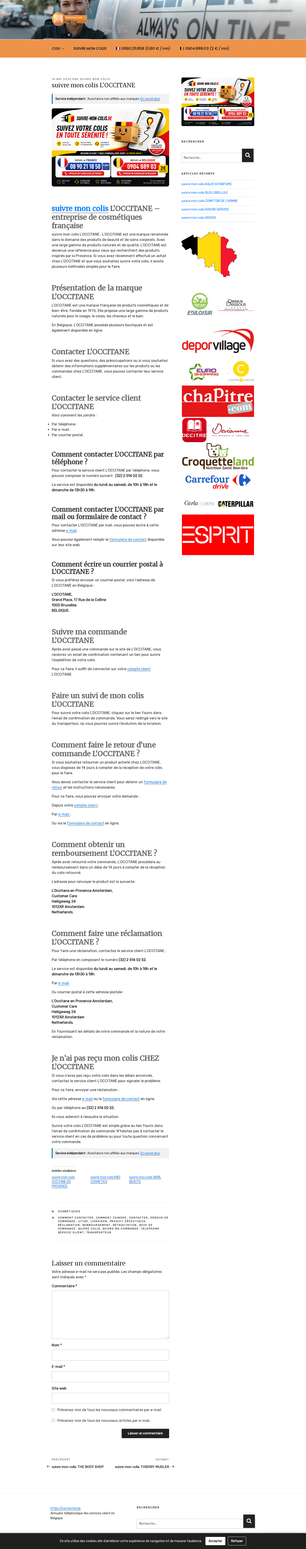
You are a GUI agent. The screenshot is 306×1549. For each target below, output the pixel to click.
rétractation (125, 1225)
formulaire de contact (128, 539)
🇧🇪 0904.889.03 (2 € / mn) (204, 48)
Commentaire (64, 1286)
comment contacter (76, 1217)
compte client (139, 669)
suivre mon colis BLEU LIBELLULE (204, 193)
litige (83, 1221)
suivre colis (89, 1228)
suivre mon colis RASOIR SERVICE (205, 209)
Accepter (215, 1541)
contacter (138, 1217)
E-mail (58, 1366)
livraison (99, 1221)
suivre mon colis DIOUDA (198, 218)
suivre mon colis (95, 79)
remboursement (96, 1225)
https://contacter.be (65, 1508)
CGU (56, 48)
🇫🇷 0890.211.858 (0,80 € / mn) (143, 48)
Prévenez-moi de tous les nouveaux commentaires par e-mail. (109, 1410)
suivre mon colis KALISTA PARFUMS (206, 184)
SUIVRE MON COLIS (89, 48)
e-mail (71, 530)
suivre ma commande (121, 1228)
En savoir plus (150, 99)
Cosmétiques (69, 1211)
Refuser (237, 1541)
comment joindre (111, 1217)
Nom (57, 1345)
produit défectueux (128, 1221)
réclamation (69, 1225)
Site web (59, 1388)
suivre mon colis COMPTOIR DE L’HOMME (209, 201)
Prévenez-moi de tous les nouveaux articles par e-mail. (103, 1420)
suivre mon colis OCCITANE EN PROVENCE (63, 1181)
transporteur (99, 1232)
